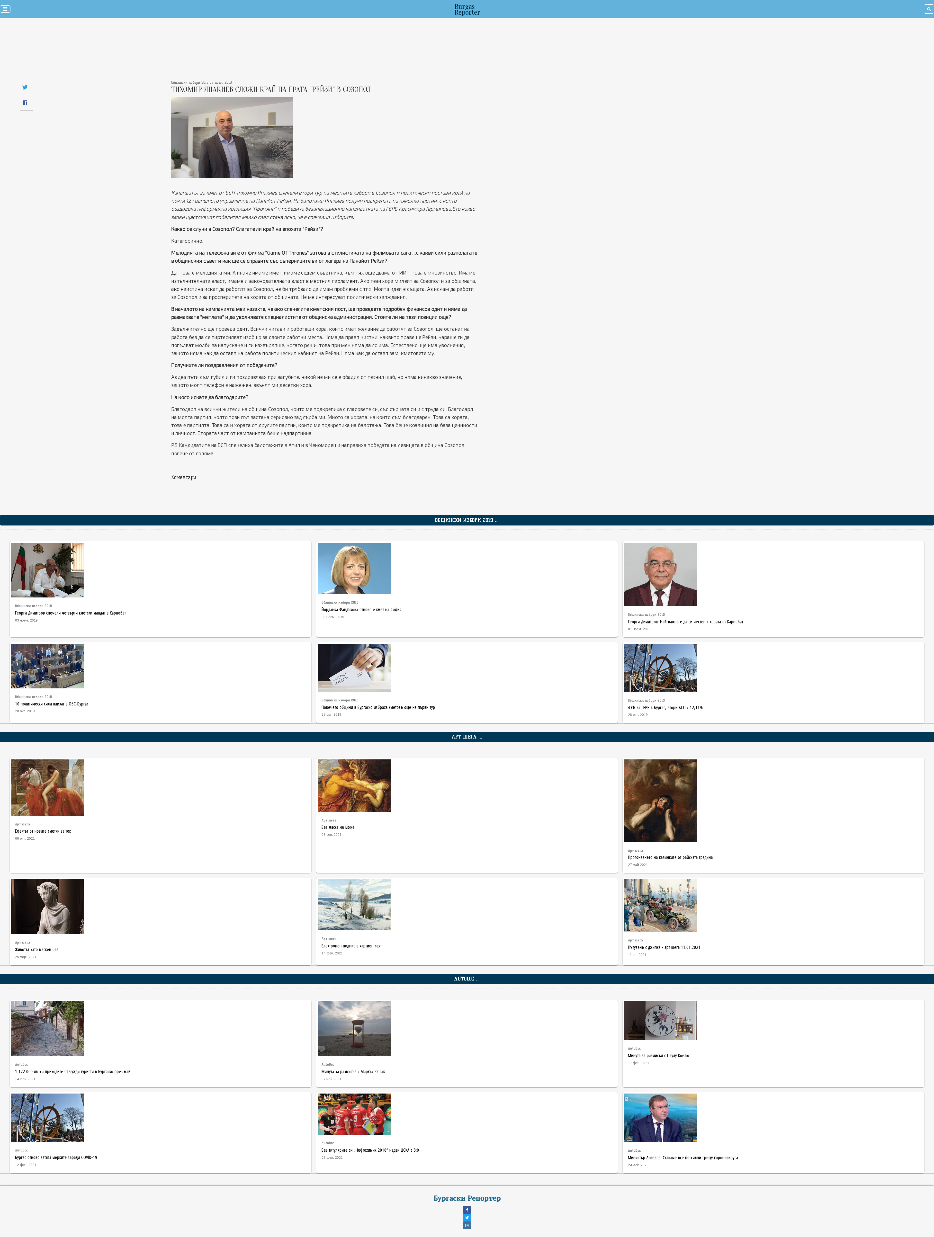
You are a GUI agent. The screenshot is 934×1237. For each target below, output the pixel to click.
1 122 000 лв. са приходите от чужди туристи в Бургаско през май (73, 1071)
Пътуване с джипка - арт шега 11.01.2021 (664, 947)
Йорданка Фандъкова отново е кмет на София (362, 609)
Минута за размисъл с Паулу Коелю (658, 1055)
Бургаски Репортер (467, 1197)
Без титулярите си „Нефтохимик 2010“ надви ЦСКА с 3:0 (370, 1150)
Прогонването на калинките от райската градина (670, 857)
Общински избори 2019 (33, 606)
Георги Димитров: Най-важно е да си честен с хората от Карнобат (685, 621)
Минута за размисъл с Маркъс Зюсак (353, 1071)
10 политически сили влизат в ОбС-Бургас (52, 703)
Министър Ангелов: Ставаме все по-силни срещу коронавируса (683, 1157)
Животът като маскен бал (37, 949)
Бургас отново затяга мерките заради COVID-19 (56, 1157)
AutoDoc (21, 1064)
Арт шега (22, 824)
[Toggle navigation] (5, 9)
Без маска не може (338, 827)
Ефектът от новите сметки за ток (43, 831)
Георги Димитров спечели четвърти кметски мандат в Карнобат (70, 612)
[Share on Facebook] (25, 103)
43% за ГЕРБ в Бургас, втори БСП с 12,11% (665, 707)
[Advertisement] (435, 51)
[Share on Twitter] (25, 87)
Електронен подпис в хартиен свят (352, 945)
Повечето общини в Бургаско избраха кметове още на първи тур (378, 707)
